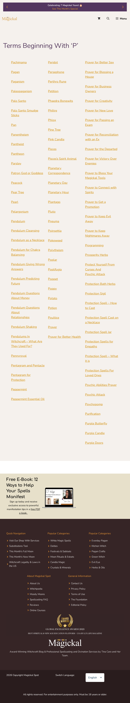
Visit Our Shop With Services (24, 540)
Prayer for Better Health (64, 337)
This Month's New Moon (22, 556)
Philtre (52, 111)
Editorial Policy (78, 605)
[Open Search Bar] (108, 18)
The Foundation (79, 599)
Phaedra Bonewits (60, 101)
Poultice (53, 318)
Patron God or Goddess (27, 173)
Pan (13, 125)
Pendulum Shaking (24, 327)
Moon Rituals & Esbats (62, 556)
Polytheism (55, 250)
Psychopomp (94, 404)
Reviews (34, 605)
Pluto (51, 212)
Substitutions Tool (18, 546)
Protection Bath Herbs (100, 284)
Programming (94, 245)
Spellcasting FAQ (39, 599)
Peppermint (19, 389)
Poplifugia (55, 269)
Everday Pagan (100, 540)
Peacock (16, 183)
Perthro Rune (57, 82)
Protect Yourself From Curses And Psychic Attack (100, 269)
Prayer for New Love (99, 111)
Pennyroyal (19, 356)
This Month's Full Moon (21, 551)
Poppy (52, 289)
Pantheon (17, 154)
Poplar (52, 260)
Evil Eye (96, 562)
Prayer (52, 327)
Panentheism (20, 135)
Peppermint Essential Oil (28, 399)
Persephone (56, 72)
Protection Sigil (95, 294)
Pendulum (18, 221)
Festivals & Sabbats (60, 551)
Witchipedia (36, 588)
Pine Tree (54, 130)
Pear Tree (17, 192)
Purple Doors (94, 443)
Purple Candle (95, 433)
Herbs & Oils (98, 567)
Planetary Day (58, 183)
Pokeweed (55, 240)
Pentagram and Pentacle (28, 365)
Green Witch (98, 556)
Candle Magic (57, 562)
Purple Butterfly (96, 423)
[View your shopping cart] (99, 18)
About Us (35, 583)
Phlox (52, 120)
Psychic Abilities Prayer (101, 385)
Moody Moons (37, 594)
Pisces (52, 149)
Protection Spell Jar (98, 332)
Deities (54, 546)
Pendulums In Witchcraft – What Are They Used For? (26, 341)
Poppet (53, 279)
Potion (52, 308)
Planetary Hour (58, 192)
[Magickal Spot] (9, 18)
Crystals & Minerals (60, 567)
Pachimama (19, 62)
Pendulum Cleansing (25, 231)
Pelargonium (19, 212)
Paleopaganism (21, 91)
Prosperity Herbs (96, 255)
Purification (93, 414)
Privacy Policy (78, 588)
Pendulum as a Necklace (27, 240)
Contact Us (76, 583)
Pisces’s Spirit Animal (62, 159)
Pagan (15, 72)
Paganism (17, 82)
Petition (53, 91)
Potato (52, 298)
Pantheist (17, 144)
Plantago (54, 202)
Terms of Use (78, 594)
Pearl (14, 202)
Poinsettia (55, 231)
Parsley (16, 163)
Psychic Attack (95, 395)
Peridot (53, 62)
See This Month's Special (65, 8)
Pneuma (53, 221)
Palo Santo (18, 101)
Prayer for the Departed (101, 149)
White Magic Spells (60, 540)
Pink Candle (56, 139)
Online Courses (37, 610)
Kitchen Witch (99, 546)
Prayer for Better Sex (99, 62)
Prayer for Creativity (98, 101)
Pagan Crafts (98, 551)
